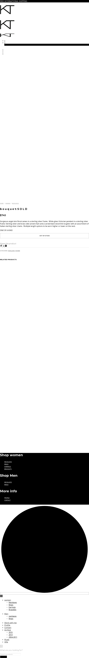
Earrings (7, 467)
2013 (11, 635)
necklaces (8, 482)
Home (2, 203)
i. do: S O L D (75, 425)
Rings (6, 464)
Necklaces (15, 203)
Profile (7, 498)
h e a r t (27, 425)
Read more (9, 430)
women (7, 600)
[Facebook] (1, 246)
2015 (11, 632)
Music (6, 640)
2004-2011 (13, 637)
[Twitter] (4, 246)
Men (6, 614)
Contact (7, 500)
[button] (4, 41)
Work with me (10, 623)
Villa (6, 642)
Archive (7, 630)
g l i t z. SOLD (6, 425)
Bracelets (8, 469)
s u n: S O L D (52, 425)
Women (7, 203)
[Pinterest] (6, 246)
